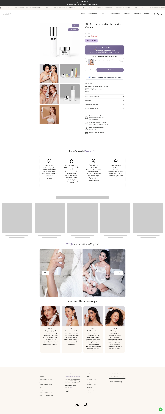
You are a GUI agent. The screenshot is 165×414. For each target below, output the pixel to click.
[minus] (87, 70)
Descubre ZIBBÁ (114, 13)
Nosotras (126, 13)
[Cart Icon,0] (161, 13)
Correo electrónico (115, 377)
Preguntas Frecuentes (46, 379)
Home (83, 13)
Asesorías (147, 13)
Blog (41, 387)
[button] (110, 70)
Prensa (41, 390)
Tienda (102, 13)
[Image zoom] (60, 43)
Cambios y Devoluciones (46, 395)
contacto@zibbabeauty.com (72, 376)
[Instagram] (67, 391)
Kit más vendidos (92, 13)
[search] (154, 13)
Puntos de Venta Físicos (46, 384)
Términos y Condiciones (46, 392)
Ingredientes (137, 13)
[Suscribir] (123, 377)
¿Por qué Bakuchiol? (45, 382)
